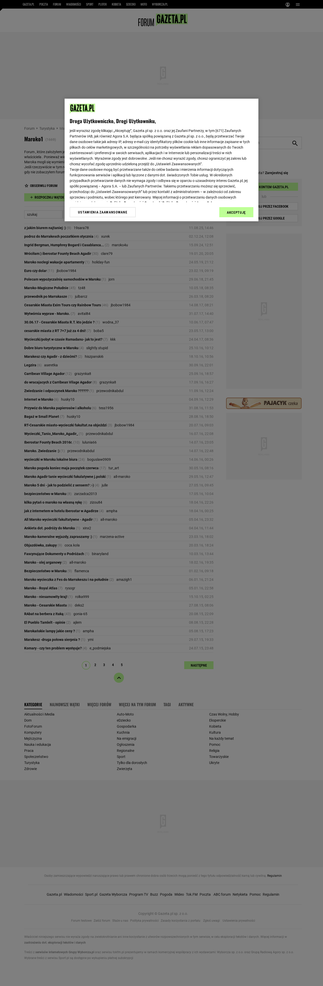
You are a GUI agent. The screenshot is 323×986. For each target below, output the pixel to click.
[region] (161, 160)
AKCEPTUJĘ (236, 212)
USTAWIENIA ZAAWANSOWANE (102, 212)
